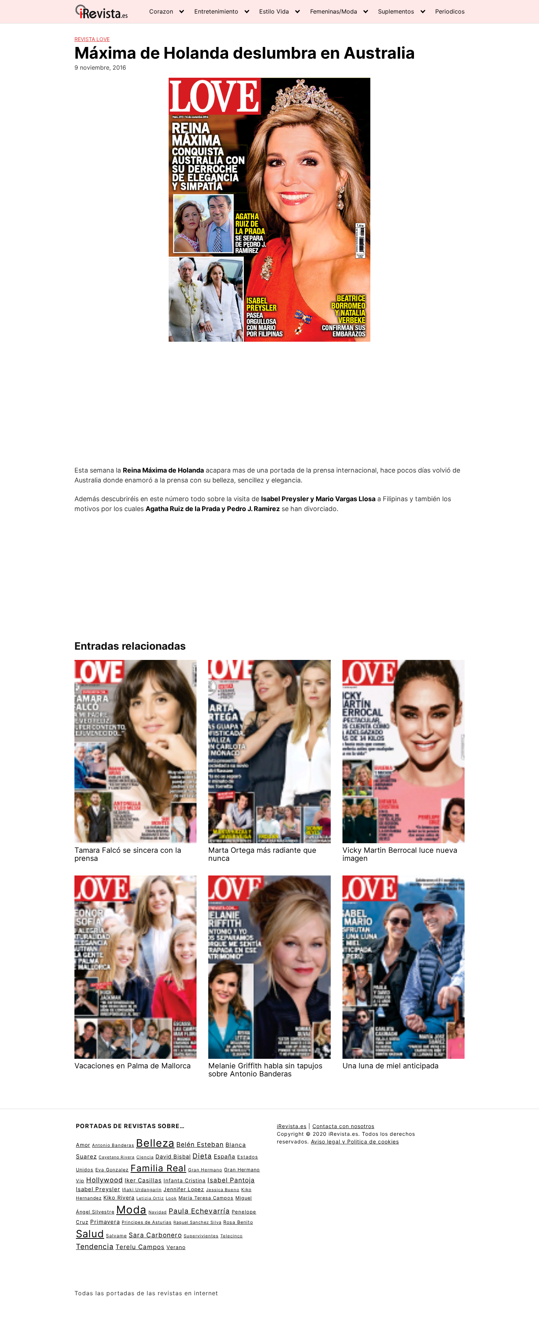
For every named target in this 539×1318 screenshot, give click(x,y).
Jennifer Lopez (184, 1189)
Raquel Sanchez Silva (197, 1222)
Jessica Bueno (222, 1189)
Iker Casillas (143, 1180)
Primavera (105, 1221)
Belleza (155, 1143)
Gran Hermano (205, 1169)
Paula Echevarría (199, 1211)
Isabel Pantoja (231, 1180)
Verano (176, 1247)
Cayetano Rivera (117, 1157)
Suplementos (396, 11)
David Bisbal (173, 1156)
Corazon (161, 11)
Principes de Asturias (147, 1222)
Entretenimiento (216, 11)
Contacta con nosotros (343, 1126)
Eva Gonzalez (112, 1169)
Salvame (116, 1235)
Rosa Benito (238, 1222)
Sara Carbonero (155, 1235)
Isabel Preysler (98, 1189)
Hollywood (104, 1180)
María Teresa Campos (206, 1198)
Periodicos (450, 11)
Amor (83, 1145)
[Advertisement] (269, 404)
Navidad (157, 1212)
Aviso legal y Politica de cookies (355, 1141)
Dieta (202, 1156)
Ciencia (145, 1157)
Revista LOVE (92, 39)
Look (171, 1198)
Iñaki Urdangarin (142, 1189)
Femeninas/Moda (333, 11)
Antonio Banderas (113, 1145)
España (224, 1156)
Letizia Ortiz (150, 1198)
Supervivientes (201, 1235)
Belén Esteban (200, 1144)
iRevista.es (292, 1126)
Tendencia (95, 1246)
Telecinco (231, 1235)
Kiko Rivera (119, 1197)
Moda (131, 1209)
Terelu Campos (140, 1247)
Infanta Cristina (185, 1180)
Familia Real (158, 1168)
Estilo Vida (274, 11)
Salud (90, 1233)
